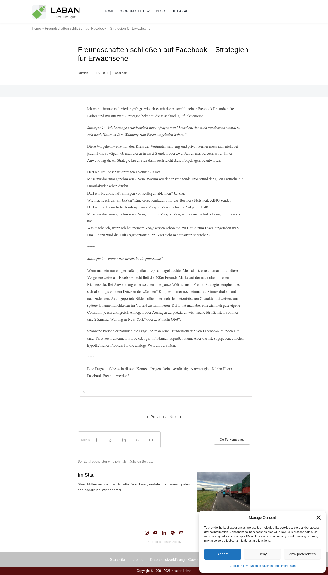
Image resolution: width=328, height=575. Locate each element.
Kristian (83, 73)
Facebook (120, 73)
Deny (262, 554)
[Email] (151, 439)
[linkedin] (164, 533)
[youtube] (155, 533)
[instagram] (147, 533)
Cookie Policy (239, 566)
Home (36, 28)
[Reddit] (110, 439)
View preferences (302, 554)
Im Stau (86, 474)
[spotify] (173, 533)
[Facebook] (96, 439)
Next (173, 417)
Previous (158, 417)
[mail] (181, 533)
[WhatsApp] (137, 439)
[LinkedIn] (124, 439)
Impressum (288, 566)
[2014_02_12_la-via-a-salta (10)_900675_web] (223, 474)
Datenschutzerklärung (264, 566)
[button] (318, 517)
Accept (222, 554)
